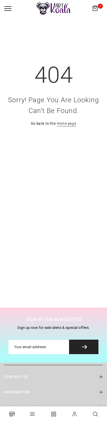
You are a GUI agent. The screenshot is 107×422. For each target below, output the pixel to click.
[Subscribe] (83, 347)
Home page (66, 124)
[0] (95, 8)
